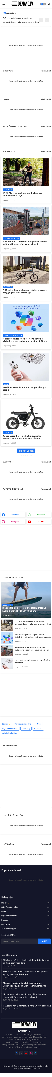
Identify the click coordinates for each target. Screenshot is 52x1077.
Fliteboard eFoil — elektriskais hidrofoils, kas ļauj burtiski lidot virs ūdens (26, 961)
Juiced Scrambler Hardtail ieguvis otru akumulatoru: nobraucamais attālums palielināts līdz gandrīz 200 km (22, 437)
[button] (43, 4)
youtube (41, 522)
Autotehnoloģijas (9, 733)
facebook (15, 515)
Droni (39, 724)
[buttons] (16, 1053)
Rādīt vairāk (46, 71)
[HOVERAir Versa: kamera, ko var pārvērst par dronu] (7, 663)
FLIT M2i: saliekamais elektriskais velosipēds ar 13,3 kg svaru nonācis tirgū (21, 20)
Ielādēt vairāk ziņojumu (26, 451)
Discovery (26, 729)
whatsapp (41, 515)
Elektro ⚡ (6, 724)
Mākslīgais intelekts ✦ (24, 724)
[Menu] (3, 4)
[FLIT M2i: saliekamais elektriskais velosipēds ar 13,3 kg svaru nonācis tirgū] (7, 625)
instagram (15, 522)
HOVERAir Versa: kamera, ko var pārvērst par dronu (24, 388)
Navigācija (38, 729)
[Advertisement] (21, 549)
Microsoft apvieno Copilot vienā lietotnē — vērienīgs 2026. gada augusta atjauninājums (25, 340)
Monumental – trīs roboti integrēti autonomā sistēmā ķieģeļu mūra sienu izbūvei (25, 243)
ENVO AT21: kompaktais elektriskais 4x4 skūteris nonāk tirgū (22, 194)
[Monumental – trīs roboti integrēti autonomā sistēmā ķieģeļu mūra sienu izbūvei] (7, 650)
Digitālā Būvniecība (10, 729)
